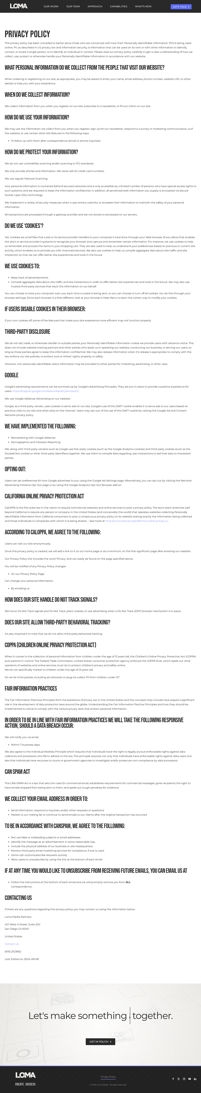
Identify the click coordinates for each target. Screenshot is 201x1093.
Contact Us (12, 943)
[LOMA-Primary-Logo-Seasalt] (18, 3)
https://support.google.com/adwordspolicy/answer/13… (46, 391)
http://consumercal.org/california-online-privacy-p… (137, 520)
